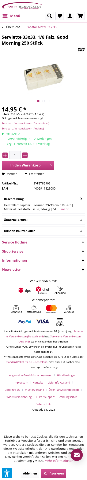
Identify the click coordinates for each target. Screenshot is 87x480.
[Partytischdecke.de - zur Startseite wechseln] (23, 6)
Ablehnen (30, 473)
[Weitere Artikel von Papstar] (81, 49)
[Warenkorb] (80, 16)
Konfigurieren (54, 473)
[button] (7, 473)
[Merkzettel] (59, 16)
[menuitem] (11, 16)
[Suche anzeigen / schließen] (49, 16)
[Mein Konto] (70, 16)
